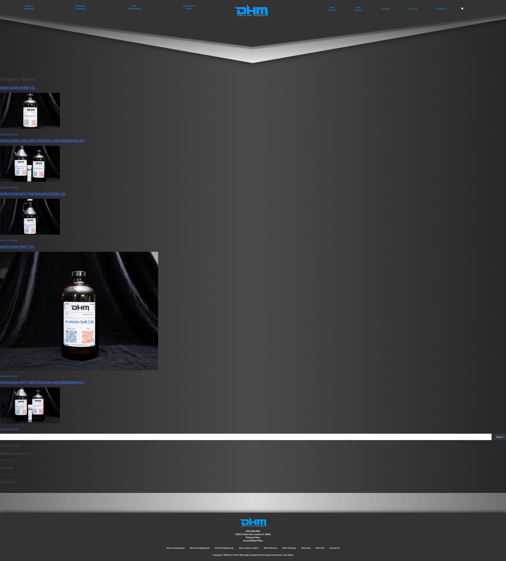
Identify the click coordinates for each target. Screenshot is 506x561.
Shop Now (385, 9)
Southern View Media (283, 555)
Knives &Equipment (29, 7)
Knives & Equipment (175, 548)
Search (3, 432)
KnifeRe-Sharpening (134, 7)
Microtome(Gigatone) (81, 7)
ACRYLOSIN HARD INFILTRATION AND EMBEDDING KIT (42, 141)
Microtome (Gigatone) (200, 548)
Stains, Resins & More (249, 548)
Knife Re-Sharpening (224, 548)
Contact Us (441, 9)
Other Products (289, 548)
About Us (413, 9)
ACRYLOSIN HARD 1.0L (17, 88)
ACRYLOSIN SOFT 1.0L (17, 247)
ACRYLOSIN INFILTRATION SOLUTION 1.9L (33, 194)
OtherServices (332, 8)
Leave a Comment (9, 134)
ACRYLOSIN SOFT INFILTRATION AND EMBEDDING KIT (42, 382)
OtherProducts (358, 8)
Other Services (270, 548)
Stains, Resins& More (189, 7)
